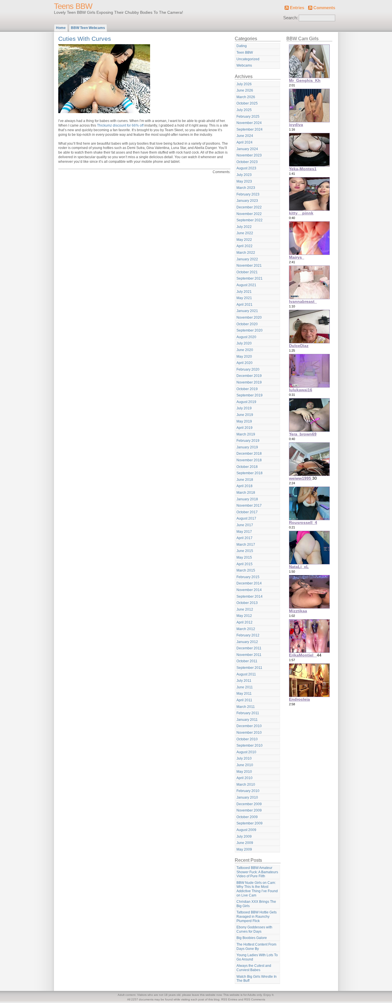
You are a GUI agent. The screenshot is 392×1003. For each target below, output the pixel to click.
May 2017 (244, 532)
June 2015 (244, 551)
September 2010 (249, 745)
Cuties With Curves (84, 38)
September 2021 (249, 278)
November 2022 (249, 214)
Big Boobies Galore (251, 938)
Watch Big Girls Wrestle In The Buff (256, 979)
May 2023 (244, 181)
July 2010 (244, 758)
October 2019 (247, 389)
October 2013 (247, 603)
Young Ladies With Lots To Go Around (257, 957)
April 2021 (244, 305)
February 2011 (247, 713)
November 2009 (249, 810)
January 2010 (247, 797)
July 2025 (244, 110)
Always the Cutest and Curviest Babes (253, 968)
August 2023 (246, 168)
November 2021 (249, 266)
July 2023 (244, 175)
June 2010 (244, 765)
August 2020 (246, 337)
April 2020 (244, 363)
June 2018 (244, 480)
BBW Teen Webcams (88, 28)
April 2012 (244, 622)
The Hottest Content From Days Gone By (256, 946)
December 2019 (249, 376)
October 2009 (247, 817)
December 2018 (249, 454)
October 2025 (247, 103)
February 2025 (247, 117)
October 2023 (247, 162)
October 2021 (247, 272)
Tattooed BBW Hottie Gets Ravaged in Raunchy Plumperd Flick (256, 916)
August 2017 (246, 518)
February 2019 (247, 441)
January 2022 (247, 259)
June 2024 (244, 136)
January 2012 (247, 642)
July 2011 (243, 681)
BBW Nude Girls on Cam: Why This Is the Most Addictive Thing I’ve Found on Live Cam (257, 889)
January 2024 (247, 149)
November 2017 (249, 506)
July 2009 (244, 836)
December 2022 (249, 207)
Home (61, 28)
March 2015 (245, 570)
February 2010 (247, 791)
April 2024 (244, 142)
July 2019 (244, 408)
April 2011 (244, 700)
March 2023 (245, 188)
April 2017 (244, 538)
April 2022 (244, 246)
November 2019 (249, 382)
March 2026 (245, 97)
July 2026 (244, 84)
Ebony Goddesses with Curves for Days (254, 929)
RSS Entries (229, 999)
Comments (324, 7)
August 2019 (246, 402)
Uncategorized (247, 59)
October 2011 (246, 661)
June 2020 (244, 350)
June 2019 (244, 415)
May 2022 (244, 240)
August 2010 (246, 752)
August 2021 (246, 285)
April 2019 (244, 428)
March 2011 (245, 707)
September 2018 (249, 473)
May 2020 (244, 357)
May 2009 (244, 849)
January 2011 (247, 720)
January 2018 (247, 499)
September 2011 (249, 668)
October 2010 (247, 739)
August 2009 (246, 830)
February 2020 (247, 369)
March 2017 (245, 545)
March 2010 (245, 785)
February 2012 (247, 635)
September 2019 (249, 395)
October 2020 (247, 324)
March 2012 (245, 629)
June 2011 (244, 687)
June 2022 (244, 233)
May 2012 (244, 616)
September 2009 (249, 823)
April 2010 (244, 778)
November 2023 (249, 155)
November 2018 (249, 460)
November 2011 (248, 655)
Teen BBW (244, 53)
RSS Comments (254, 999)
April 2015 (244, 564)
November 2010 (249, 733)
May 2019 (244, 421)
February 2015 (247, 577)
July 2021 (244, 292)
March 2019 (245, 434)
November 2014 (249, 590)
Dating (241, 46)
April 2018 (244, 486)
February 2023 (247, 194)
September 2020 (249, 330)
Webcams (244, 65)
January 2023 (247, 201)
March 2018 (245, 493)
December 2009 (249, 804)
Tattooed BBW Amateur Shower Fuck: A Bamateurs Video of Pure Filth (257, 872)
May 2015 (244, 557)
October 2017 (247, 512)
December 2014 (249, 583)
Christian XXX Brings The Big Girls (256, 904)
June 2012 (244, 609)
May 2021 (244, 298)
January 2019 (247, 447)
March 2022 (245, 253)
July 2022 (244, 227)
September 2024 (249, 129)
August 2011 (246, 674)
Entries (297, 7)
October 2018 (247, 467)
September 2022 (249, 220)
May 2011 (244, 694)
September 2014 (249, 597)
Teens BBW (73, 6)
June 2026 (244, 90)
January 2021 (247, 311)
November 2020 (249, 317)
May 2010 (244, 772)
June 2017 (244, 525)
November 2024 (249, 123)
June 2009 (244, 843)
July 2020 (244, 343)
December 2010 (249, 726)
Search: (290, 18)
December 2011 (248, 648)
